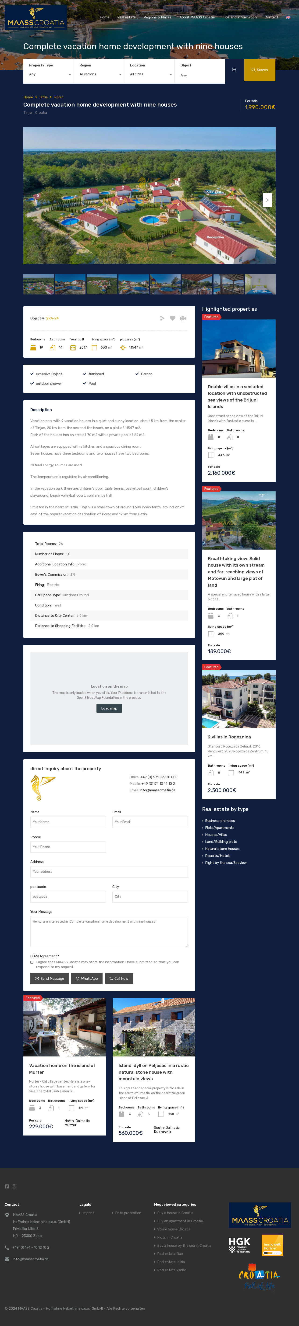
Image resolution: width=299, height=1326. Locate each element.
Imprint (88, 1213)
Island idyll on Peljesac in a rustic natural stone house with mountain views (154, 1072)
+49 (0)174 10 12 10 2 (158, 784)
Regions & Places (157, 17)
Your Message (41, 912)
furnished (96, 374)
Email (116, 812)
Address (37, 862)
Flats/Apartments (219, 828)
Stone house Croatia (173, 1229)
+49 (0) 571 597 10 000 (159, 777)
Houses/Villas (216, 835)
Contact (271, 17)
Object (186, 65)
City (115, 887)
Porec (59, 97)
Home (104, 17)
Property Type (41, 65)
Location (137, 65)
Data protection (128, 1213)
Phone (35, 837)
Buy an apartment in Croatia (180, 1221)
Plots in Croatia (169, 1237)
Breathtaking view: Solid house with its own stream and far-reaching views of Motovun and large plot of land (236, 572)
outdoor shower (49, 383)
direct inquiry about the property (65, 768)
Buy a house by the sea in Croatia (184, 1245)
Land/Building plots (221, 842)
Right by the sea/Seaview (226, 863)
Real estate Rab (170, 1254)
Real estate (126, 17)
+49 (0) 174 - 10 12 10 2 (30, 1247)
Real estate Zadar (171, 1270)
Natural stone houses (222, 849)
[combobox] (48, 75)
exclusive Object (49, 374)
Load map (109, 708)
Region (85, 65)
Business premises (220, 821)
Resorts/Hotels (218, 856)
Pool (92, 383)
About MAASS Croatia (197, 17)
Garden (147, 374)
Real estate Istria (171, 1262)
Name (34, 812)
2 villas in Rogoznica (229, 737)
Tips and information (240, 17)
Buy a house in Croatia (175, 1213)
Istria (43, 97)
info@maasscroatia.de (157, 790)
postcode (38, 887)
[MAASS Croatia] (36, 28)
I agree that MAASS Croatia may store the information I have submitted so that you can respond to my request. (107, 964)
